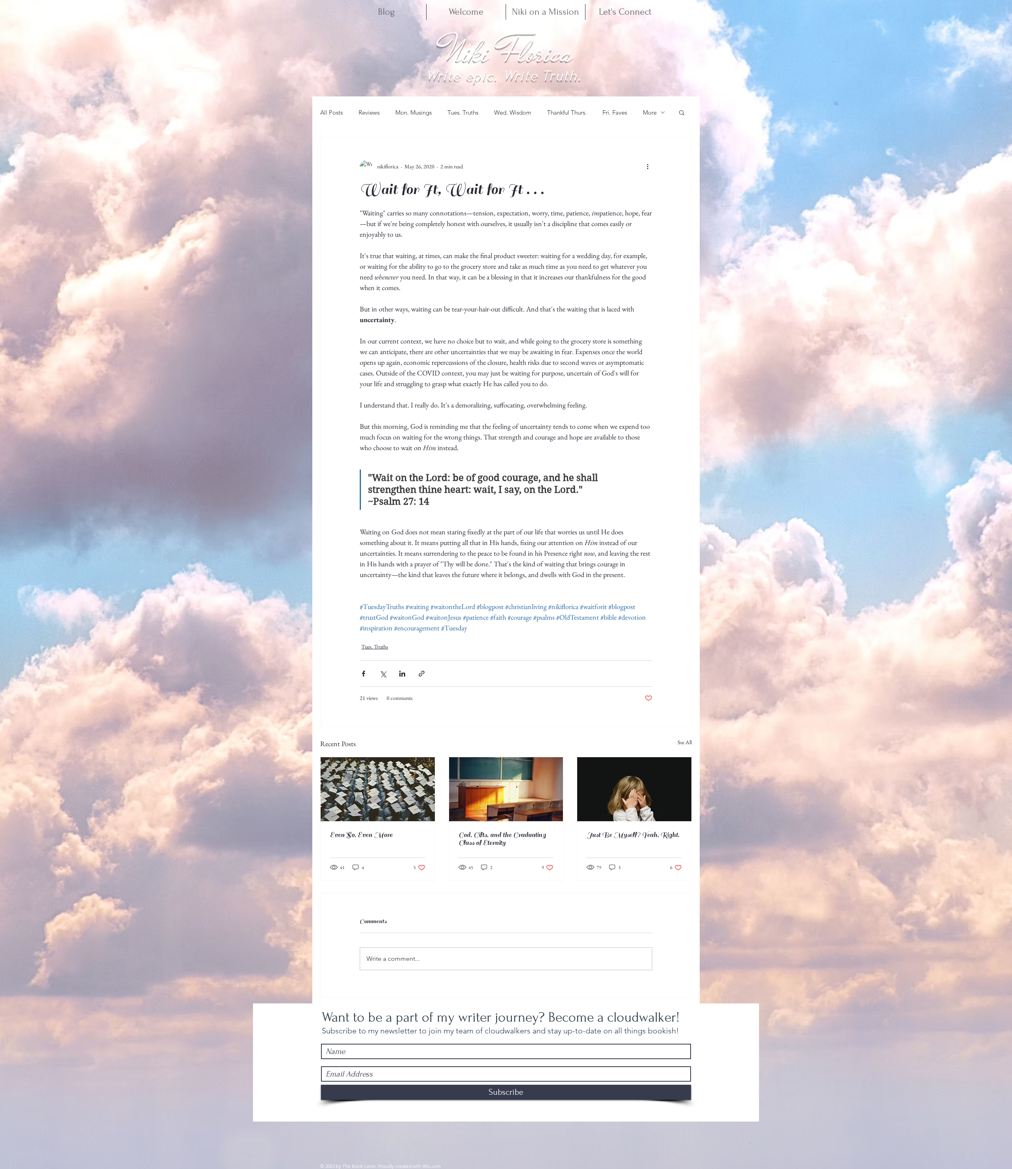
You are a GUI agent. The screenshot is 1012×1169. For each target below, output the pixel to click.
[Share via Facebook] (363, 673)
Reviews (369, 112)
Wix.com (432, 1166)
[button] (681, 112)
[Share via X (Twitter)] (383, 673)
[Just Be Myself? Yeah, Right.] (634, 789)
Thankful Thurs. (567, 112)
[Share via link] (421, 673)
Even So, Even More (361, 835)
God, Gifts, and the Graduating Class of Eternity (502, 839)
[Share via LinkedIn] (402, 673)
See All (685, 742)
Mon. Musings (413, 112)
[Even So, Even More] (378, 789)
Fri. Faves (614, 112)
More (650, 112)
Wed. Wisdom (512, 112)
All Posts (331, 112)
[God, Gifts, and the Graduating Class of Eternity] (506, 789)
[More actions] (647, 166)
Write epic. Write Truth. (503, 75)
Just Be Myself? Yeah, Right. (633, 835)
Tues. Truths (462, 112)
